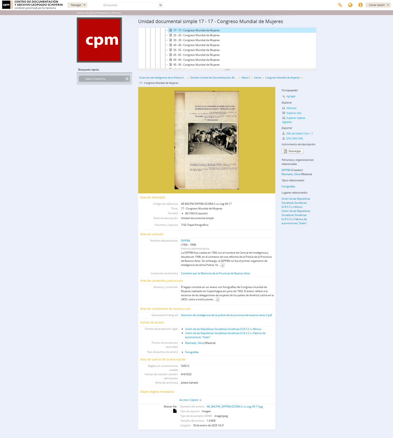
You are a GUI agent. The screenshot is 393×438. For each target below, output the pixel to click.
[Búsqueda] (127, 78)
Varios (257, 77)
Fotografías (192, 352)
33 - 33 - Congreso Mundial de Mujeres (196, 40)
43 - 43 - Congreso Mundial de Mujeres (196, 45)
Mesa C (246, 77)
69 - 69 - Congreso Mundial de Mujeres (196, 60)
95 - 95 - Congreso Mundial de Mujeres (196, 64)
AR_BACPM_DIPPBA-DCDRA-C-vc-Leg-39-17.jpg (235, 406)
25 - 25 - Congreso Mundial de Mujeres (196, 35)
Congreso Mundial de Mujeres (282, 77)
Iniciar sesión (377, 5)
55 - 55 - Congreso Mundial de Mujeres (196, 50)
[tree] (227, 48)
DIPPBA (185, 240)
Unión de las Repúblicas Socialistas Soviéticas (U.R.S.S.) (218, 329)
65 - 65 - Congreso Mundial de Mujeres (196, 55)
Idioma (350, 5)
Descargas (294, 151)
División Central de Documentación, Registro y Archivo (214, 77)
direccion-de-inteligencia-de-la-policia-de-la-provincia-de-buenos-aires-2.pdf (226, 315)
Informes (291, 108)
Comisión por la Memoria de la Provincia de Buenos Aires (215, 273)
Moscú (257, 329)
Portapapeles (340, 5)
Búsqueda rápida (88, 69)
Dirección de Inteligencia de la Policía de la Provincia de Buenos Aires (163, 77)
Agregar (291, 96)
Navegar (76, 5)
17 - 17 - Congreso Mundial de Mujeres (196, 30)
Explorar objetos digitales (293, 120)
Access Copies (189, 400)
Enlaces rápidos (360, 5)
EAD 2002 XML (294, 138)
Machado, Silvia (194, 343)
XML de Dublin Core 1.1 (299, 133)
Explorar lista (294, 113)
